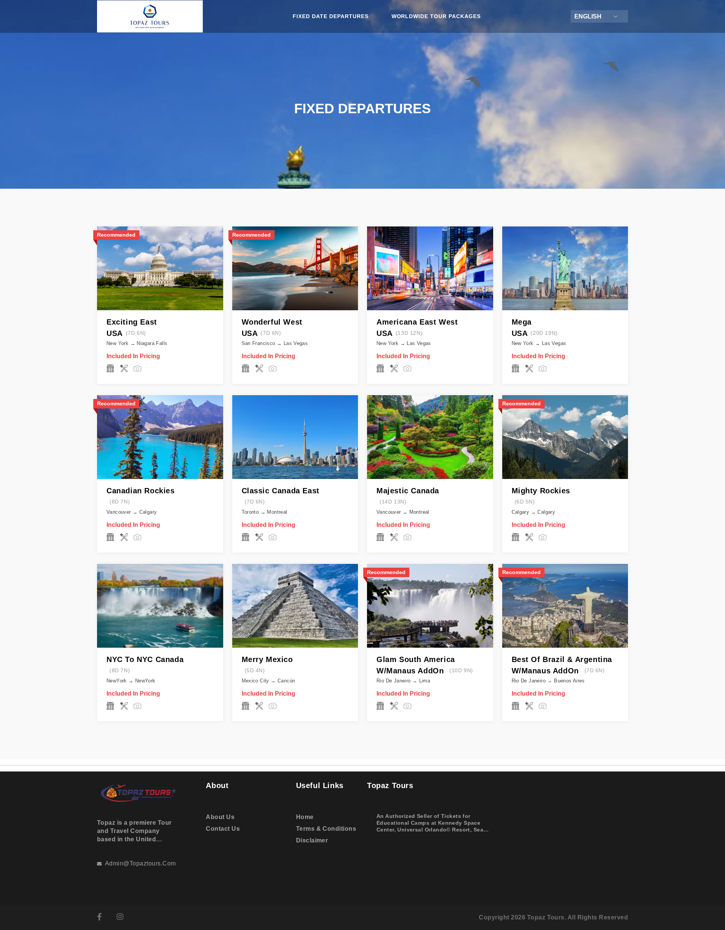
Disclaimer (312, 840)
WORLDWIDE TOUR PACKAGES (436, 16)
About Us (220, 817)
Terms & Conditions (326, 828)
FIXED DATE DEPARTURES (331, 16)
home (305, 817)
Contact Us (223, 828)
